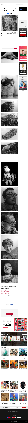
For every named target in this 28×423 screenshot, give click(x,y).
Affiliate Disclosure (12, 421)
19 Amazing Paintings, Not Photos (5, 291)
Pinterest (23, 24)
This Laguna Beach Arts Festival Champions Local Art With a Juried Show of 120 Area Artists (22, 402)
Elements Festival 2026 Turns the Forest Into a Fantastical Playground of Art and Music (22, 358)
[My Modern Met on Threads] (19, 417)
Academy (14, 415)
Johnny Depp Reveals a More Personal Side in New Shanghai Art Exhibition (5, 390)
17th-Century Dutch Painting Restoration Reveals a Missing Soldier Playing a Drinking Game (5, 369)
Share (12, 304)
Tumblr (24, 24)
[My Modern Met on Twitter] (10, 417)
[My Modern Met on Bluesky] (20, 417)
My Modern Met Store (4, 334)
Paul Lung (2, 294)
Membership (25, 4)
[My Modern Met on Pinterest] (9, 417)
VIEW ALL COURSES (23, 59)
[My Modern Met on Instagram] (12, 417)
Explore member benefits (10, 315)
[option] (16, 328)
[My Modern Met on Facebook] (7, 417)
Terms (16, 421)
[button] (14, 4)
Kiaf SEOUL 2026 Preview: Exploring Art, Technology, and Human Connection (13, 358)
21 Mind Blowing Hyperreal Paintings (5, 290)
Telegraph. (11, 35)
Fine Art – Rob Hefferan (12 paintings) (5, 293)
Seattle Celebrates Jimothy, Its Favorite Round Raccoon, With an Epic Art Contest (14, 390)
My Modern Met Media (23, 26)
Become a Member (9, 314)
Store (15, 415)
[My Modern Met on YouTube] (15, 417)
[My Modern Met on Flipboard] (14, 417)
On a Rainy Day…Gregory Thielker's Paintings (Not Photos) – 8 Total (9, 292)
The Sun (8, 35)
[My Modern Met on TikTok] (17, 417)
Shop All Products (24, 334)
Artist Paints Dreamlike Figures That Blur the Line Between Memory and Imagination (13, 369)
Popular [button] (11, 4)
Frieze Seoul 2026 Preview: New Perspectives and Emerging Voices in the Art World (5, 358)
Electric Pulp (26, 421)
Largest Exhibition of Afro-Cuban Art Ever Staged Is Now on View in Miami (23, 369)
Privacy (15, 421)
